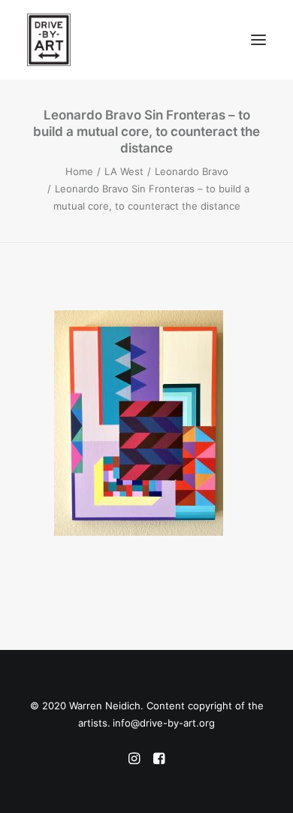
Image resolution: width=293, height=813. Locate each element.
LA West (123, 171)
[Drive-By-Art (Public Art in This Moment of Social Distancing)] (86, 40)
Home (79, 171)
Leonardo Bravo (191, 171)
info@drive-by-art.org (164, 723)
